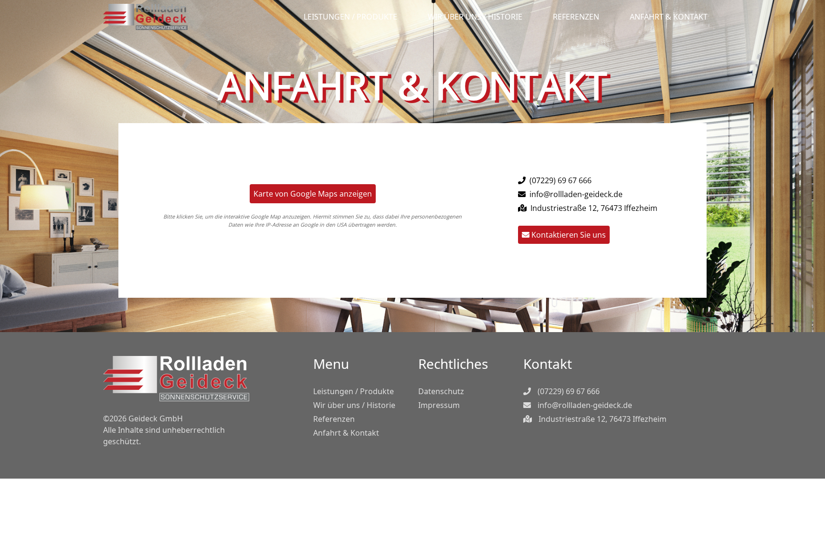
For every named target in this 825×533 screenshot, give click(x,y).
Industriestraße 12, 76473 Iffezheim (601, 419)
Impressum (439, 405)
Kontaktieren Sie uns (567, 235)
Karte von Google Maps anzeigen (313, 193)
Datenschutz (441, 391)
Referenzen (576, 16)
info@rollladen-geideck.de (575, 194)
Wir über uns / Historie (475, 16)
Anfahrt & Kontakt (669, 16)
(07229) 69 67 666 (559, 180)
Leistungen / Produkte (350, 16)
